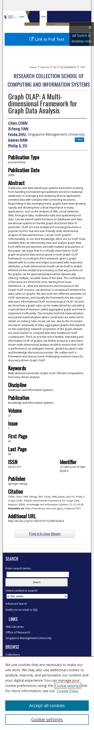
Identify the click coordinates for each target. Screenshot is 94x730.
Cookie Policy (67, 690)
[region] (47, 693)
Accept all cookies (47, 705)
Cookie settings (67, 685)
